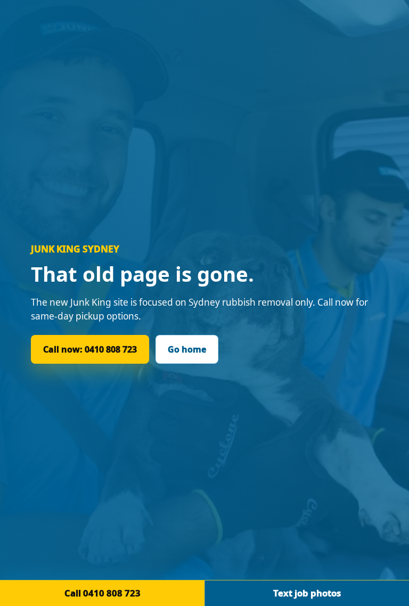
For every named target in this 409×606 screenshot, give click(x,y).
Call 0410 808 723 (102, 593)
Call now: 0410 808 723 (90, 349)
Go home (187, 349)
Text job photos (307, 593)
